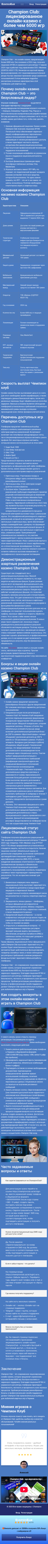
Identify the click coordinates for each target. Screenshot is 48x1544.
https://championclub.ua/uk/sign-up (15, 1042)
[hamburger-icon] (22, 4)
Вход (31, 4)
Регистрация (40, 4)
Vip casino (13, 648)
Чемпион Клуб (24, 103)
